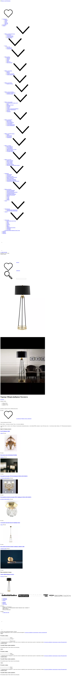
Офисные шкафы (10, 150)
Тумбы (8, 198)
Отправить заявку (4, 643)
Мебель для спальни (8, 70)
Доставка (6, 22)
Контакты (4, 233)
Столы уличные (9, 162)
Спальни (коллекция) (10, 193)
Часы (8, 221)
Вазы (8, 225)
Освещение (7, 173)
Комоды (8, 71)
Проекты (4, 232)
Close (2, 633)
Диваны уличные (10, 160)
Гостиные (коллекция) (11, 190)
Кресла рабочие (9, 121)
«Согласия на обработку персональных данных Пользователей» (55, 642)
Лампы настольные (10, 178)
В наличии (4, 24)
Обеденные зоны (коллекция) (12, 192)
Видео (6, 21)
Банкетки (8, 57)
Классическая (9, 136)
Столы (8, 196)
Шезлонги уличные (10, 164)
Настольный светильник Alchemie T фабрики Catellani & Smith (12, 546)
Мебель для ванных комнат (9, 133)
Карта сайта (5, 604)
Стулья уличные (10, 163)
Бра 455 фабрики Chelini (5, 431)
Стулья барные (9, 37)
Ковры (6, 200)
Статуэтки (8, 229)
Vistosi (1, 524)
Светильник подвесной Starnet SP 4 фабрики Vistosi (10, 522)
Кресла (8, 59)
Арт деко (8, 46)
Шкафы (8, 199)
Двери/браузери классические (12, 209)
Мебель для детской (8, 82)
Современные (9, 48)
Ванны (8, 134)
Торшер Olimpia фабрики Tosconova (7, 574)
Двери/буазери (7, 208)
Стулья (8, 197)
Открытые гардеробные (11, 92)
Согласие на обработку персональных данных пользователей (36, 632)
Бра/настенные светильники (12, 177)
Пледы (8, 222)
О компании (5, 598)
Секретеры (9, 111)
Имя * (11, 637)
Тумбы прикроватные (11, 74)
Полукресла (9, 34)
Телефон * (12, 638)
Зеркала (6, 211)
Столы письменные (10, 122)
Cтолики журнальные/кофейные (12, 108)
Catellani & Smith (3, 548)
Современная (9, 137)
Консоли (8, 110)
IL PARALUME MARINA (5, 478)
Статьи (6, 20)
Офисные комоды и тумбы (11, 149)
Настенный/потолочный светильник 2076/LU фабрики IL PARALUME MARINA (15, 497)
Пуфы (8, 60)
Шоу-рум (6, 23)
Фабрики (4, 231)
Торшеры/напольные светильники (13, 181)
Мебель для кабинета (8, 119)
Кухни (6, 45)
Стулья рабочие (9, 123)
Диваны (8, 58)
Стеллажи (8, 106)
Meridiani (2, 457)
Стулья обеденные (10, 36)
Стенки (8, 107)
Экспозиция (5, 599)
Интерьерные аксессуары (11, 220)
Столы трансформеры (11, 125)
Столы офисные (10, 147)
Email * (11, 668)
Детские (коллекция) (10, 191)
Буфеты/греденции (10, 104)
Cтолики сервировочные (11, 109)
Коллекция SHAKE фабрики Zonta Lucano (12, 230)
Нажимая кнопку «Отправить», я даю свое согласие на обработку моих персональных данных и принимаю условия (34, 642)
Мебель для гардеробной (9, 91)
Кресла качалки (9, 62)
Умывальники (9, 135)
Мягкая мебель (7, 56)
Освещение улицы (10, 176)
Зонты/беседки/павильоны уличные (13, 165)
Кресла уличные (10, 161)
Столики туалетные (10, 73)
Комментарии (12, 641)
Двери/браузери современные (12, 210)
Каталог (4, 25)
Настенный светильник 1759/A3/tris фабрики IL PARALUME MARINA (14, 476)
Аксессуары (7, 219)
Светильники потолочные (11, 180)
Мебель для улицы (8, 159)
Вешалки (8, 224)
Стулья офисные (10, 148)
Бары (8, 103)
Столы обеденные (10, 35)
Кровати (8, 72)
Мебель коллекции (8, 189)
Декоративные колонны (11, 227)
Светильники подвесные (11, 179)
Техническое (9, 175)
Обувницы (9, 228)
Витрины (8, 105)
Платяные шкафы (10, 93)
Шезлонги (8, 61)
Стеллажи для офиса (10, 151)
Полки (8, 223)
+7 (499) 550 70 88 (3, 252)
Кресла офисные (10, 146)
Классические (9, 47)
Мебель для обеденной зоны (10, 33)
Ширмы (8, 226)
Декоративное (9, 174)
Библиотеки (9, 120)
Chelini (1, 433)
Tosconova (2, 399)
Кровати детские (10, 83)
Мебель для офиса (8, 145)
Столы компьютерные (11, 124)
